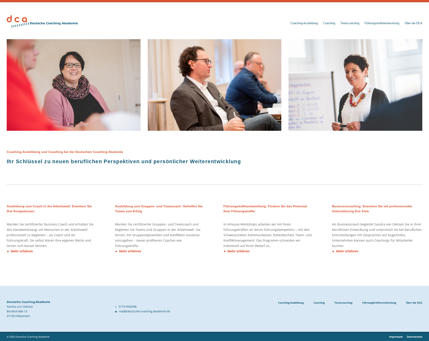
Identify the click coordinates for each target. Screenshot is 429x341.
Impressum (396, 336)
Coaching (329, 23)
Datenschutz (414, 336)
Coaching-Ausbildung (304, 23)
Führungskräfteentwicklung (382, 23)
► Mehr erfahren (20, 251)
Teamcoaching (350, 23)
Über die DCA (413, 23)
